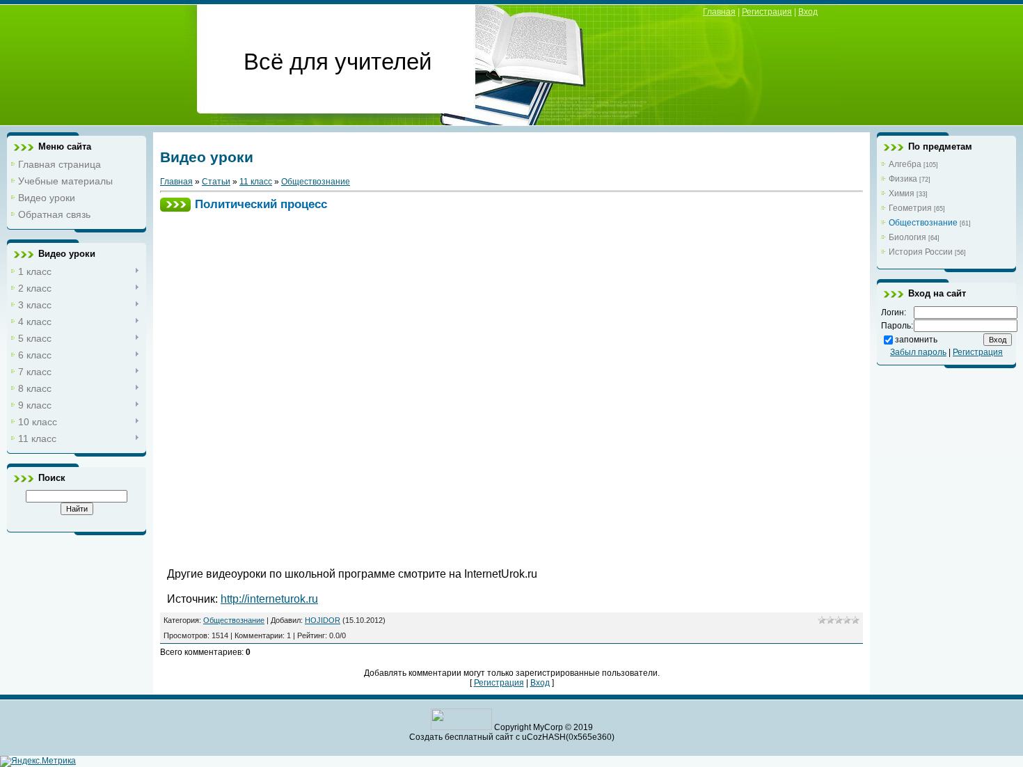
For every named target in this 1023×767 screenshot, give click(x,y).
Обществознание (315, 182)
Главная (719, 12)
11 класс (255, 182)
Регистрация (767, 12)
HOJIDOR (322, 620)
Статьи (216, 182)
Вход (808, 12)
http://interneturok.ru (269, 599)
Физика (903, 179)
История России (921, 252)
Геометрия (910, 208)
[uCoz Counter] (461, 727)
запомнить (916, 340)
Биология (907, 237)
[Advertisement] (420, 252)
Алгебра (905, 164)
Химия (901, 193)
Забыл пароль (918, 352)
